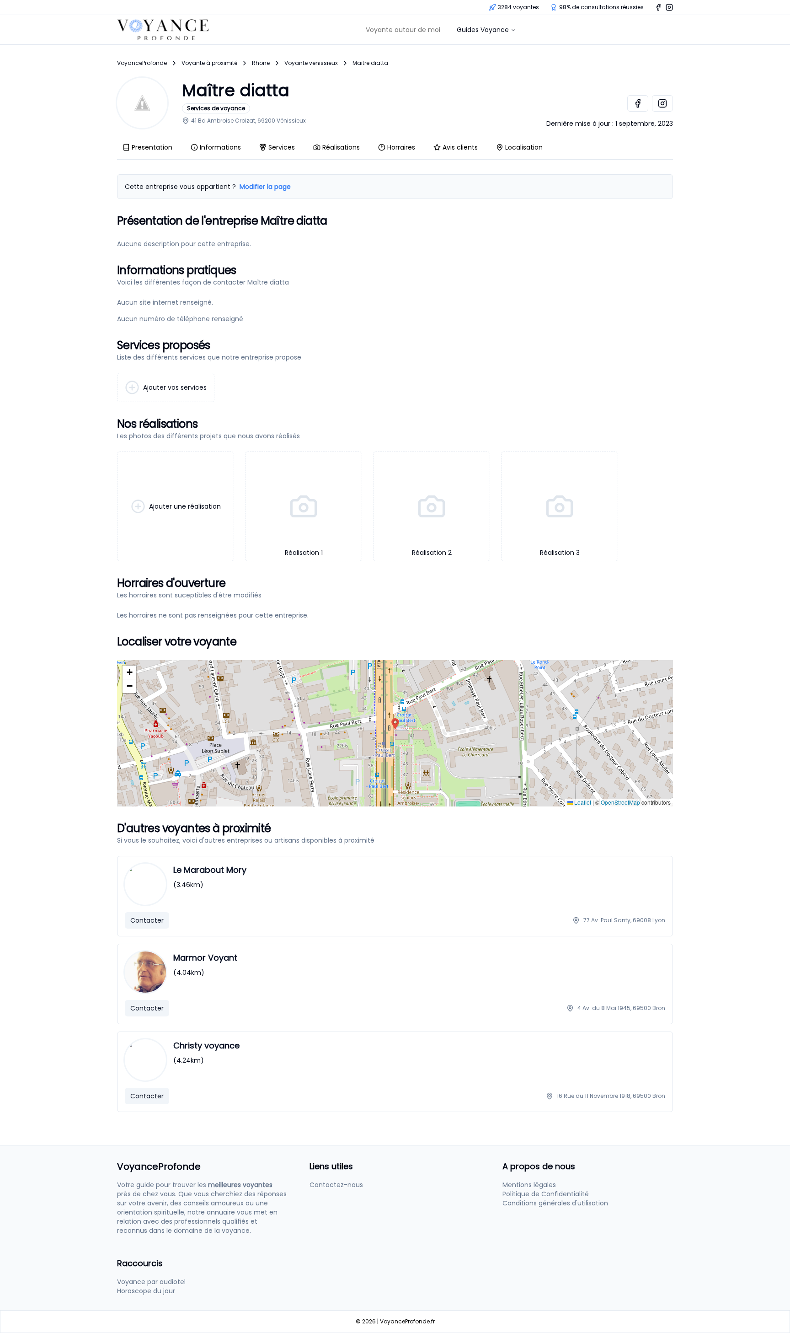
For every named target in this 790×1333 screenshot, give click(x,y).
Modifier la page (265, 186)
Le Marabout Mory (209, 870)
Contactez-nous (336, 1184)
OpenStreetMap (620, 802)
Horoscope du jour (146, 1290)
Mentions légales (529, 1184)
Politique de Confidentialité (545, 1194)
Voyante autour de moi (403, 29)
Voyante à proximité (209, 63)
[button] (395, 724)
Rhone (261, 63)
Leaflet (582, 802)
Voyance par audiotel (151, 1281)
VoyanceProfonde (142, 63)
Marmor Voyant (205, 957)
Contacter (147, 920)
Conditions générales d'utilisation (555, 1203)
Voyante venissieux (311, 63)
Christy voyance (206, 1045)
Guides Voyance (483, 29)
